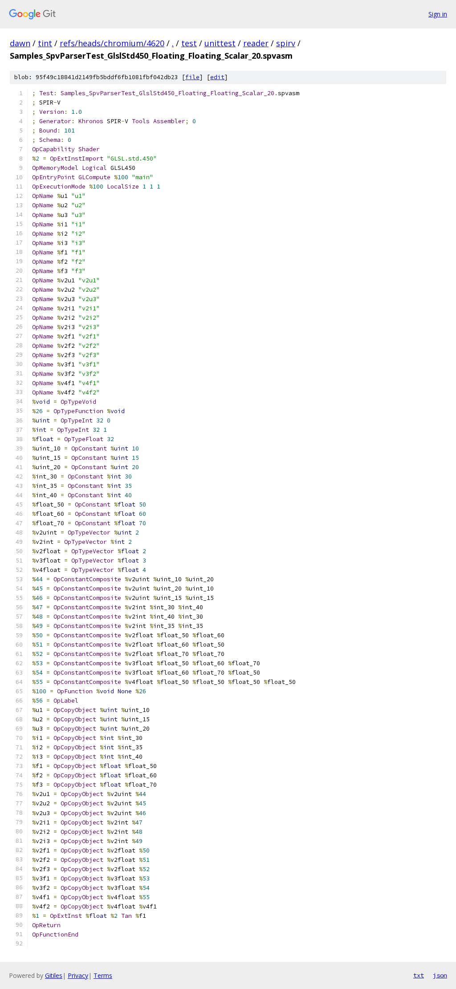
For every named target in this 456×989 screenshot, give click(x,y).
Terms (103, 975)
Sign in (437, 14)
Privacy (78, 975)
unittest (220, 43)
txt (418, 975)
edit (217, 77)
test (189, 43)
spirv (285, 43)
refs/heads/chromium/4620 (112, 43)
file (192, 77)
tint (45, 43)
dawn (20, 43)
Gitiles (53, 975)
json (440, 975)
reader (256, 43)
